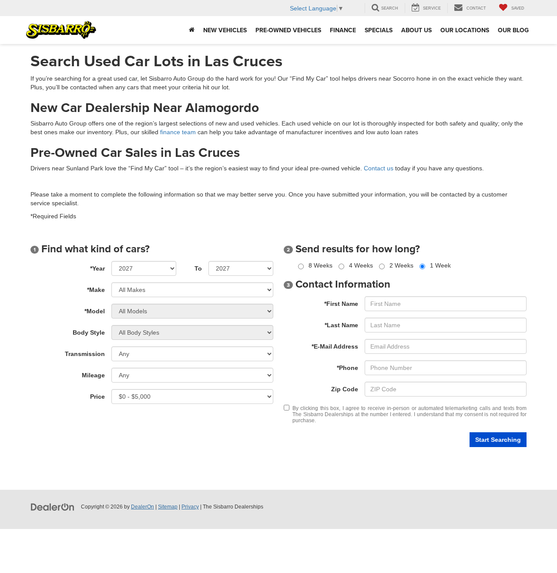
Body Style (89, 332)
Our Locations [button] (464, 30)
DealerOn (142, 507)
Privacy (190, 507)
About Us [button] (416, 30)
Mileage (93, 375)
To (198, 268)
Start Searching (498, 439)
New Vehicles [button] (225, 30)
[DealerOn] (52, 506)
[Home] (192, 30)
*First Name (341, 303)
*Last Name (341, 325)
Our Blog (513, 30)
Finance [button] (343, 30)
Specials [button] (379, 30)
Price (97, 396)
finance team (178, 132)
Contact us (378, 168)
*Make (96, 289)
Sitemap (168, 507)
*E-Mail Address (335, 346)
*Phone (347, 367)
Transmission (85, 353)
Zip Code (344, 389)
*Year (97, 268)
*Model (94, 311)
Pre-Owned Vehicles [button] (288, 30)
